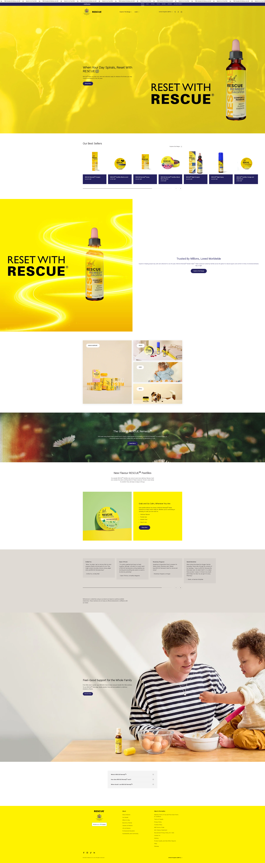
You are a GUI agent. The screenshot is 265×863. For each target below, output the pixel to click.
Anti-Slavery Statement (160, 830)
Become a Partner (127, 823)
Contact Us (157, 835)
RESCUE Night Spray (217, 177)
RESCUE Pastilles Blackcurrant (119, 177)
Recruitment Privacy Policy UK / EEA (164, 832)
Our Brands (125, 817)
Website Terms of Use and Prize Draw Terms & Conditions (166, 815)
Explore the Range (199, 271)
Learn (136, 11)
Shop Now (88, 83)
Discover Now (87, 693)
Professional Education (128, 831)
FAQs (155, 843)
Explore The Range (125, 11)
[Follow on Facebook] (84, 853)
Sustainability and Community (130, 833)
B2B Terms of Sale (159, 827)
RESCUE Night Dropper (193, 177)
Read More (132, 443)
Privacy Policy (158, 822)
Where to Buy (126, 820)
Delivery (156, 838)
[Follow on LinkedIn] (94, 853)
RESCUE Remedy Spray (142, 177)
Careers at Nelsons (127, 825)
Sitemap (156, 846)
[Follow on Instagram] (87, 853)
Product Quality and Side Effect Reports (165, 841)
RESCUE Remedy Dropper (92, 177)
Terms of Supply (158, 819)
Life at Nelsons (126, 828)
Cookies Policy (158, 824)
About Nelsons (126, 814)
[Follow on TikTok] (91, 853)
